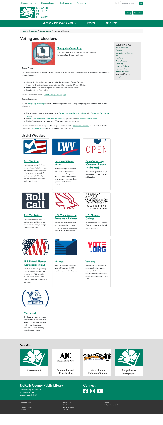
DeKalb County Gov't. (111, 405)
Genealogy (120, 63)
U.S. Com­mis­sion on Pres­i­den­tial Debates (66, 217)
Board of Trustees (26, 407)
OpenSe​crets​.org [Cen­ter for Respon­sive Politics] (96, 164)
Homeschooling (121, 69)
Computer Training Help (124, 53)
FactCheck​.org (31, 161)
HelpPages (119, 58)
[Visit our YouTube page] (100, 392)
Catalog (128, 13)
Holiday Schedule (68, 407)
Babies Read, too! (122, 48)
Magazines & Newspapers (129, 372)
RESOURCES (112, 23)
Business (119, 50)
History (23, 405)
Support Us (81, 3)
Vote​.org (90, 261)
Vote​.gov (59, 261)
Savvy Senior (120, 77)
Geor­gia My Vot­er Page (69, 48)
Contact (106, 402)
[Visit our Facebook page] (85, 392)
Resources (33, 31)
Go (141, 3)
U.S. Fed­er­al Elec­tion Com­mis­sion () (35, 263)
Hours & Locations (28, 3)
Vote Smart (30, 312)
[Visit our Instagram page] (92, 392)
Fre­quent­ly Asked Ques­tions (87, 119)
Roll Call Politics (33, 215)
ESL (117, 55)
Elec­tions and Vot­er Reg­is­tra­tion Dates (72, 113)
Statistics (65, 405)
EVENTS (91, 23)
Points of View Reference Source (97, 371)
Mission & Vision (26, 402)
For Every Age (66, 3)
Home (24, 31)
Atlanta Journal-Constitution (65, 371)
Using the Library (48, 3)
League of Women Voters (64, 163)
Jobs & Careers (121, 61)
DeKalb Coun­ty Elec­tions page (55, 95)
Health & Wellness (122, 66)
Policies (23, 409)
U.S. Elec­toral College (92, 217)
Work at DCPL (67, 402)
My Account (138, 13)
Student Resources (122, 71)
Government (34, 370)
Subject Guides (45, 31)
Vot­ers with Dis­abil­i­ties (81, 126)
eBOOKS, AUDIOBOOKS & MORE (58, 23)
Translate (65, 409)
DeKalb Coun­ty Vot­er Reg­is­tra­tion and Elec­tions (46, 119)
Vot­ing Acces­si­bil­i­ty (39, 128)
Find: (117, 3)
